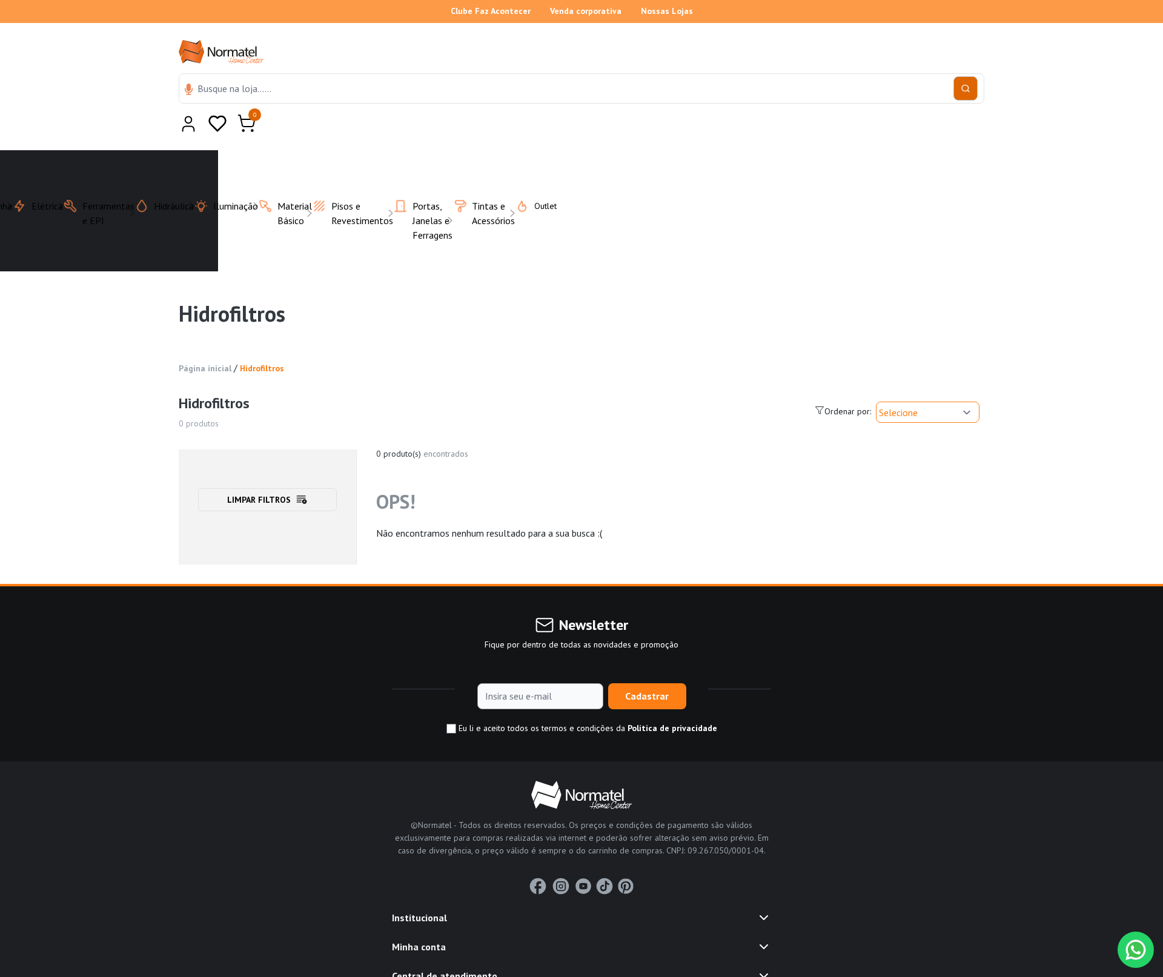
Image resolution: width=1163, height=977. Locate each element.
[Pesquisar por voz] (188, 90)
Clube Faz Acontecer (491, 10)
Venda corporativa (585, 10)
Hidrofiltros (262, 338)
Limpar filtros (259, 470)
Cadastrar (647, 666)
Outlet (538, 176)
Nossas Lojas (667, 10)
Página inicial (205, 338)
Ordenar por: (847, 381)
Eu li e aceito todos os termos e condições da (586, 698)
